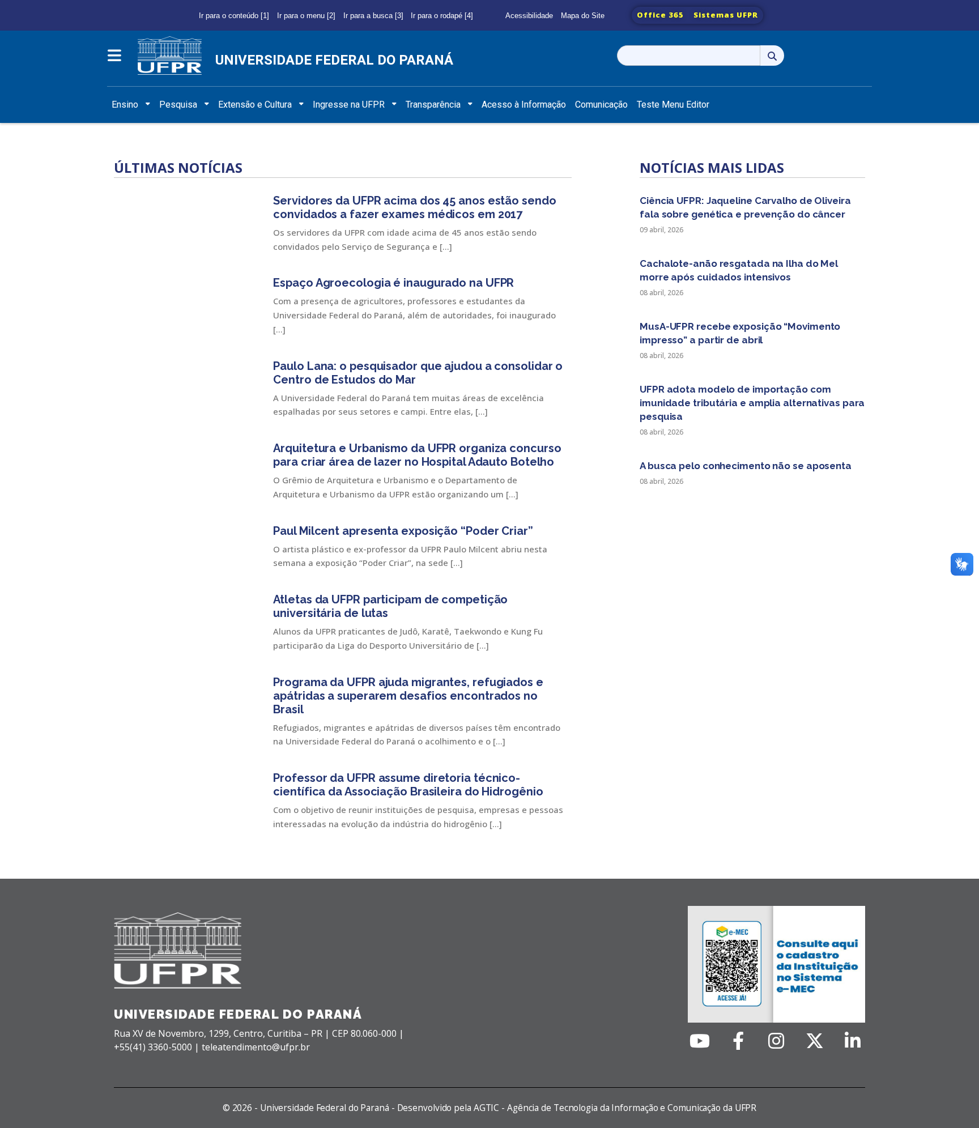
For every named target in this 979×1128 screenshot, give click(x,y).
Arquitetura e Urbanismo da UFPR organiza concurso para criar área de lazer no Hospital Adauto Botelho (417, 455)
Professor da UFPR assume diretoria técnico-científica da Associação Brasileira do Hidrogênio (408, 784)
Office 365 (660, 15)
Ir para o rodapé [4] (442, 15)
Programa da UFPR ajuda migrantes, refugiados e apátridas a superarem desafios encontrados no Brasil (408, 695)
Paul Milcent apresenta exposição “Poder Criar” (405, 531)
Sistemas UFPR (725, 15)
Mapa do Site (583, 15)
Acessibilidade (529, 15)
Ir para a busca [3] (373, 15)
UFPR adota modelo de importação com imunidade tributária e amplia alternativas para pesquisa (752, 403)
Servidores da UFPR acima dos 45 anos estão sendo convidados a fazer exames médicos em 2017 (414, 207)
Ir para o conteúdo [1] (234, 15)
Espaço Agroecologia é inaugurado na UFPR (393, 283)
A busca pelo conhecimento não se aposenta (746, 465)
